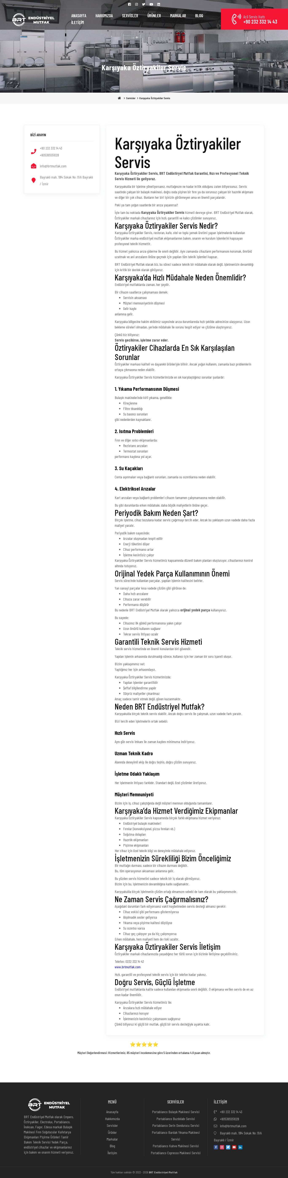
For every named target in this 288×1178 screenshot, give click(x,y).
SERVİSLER (130, 15)
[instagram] (222, 1147)
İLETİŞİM (77, 22)
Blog (112, 1145)
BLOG (199, 15)
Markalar (112, 1139)
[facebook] (216, 1147)
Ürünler (112, 1132)
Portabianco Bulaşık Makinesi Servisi (175, 1111)
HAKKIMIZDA (104, 15)
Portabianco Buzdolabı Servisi (175, 1118)
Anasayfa (112, 1111)
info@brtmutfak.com (232, 1125)
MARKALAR (178, 15)
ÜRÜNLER (154, 15)
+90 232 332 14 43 (230, 1111)
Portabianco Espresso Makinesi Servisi (176, 1152)
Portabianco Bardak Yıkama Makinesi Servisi (176, 1135)
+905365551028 (229, 1119)
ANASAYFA (78, 15)
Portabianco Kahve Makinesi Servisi (176, 1145)
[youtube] (234, 1147)
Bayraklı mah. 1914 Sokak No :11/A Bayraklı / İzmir (238, 1136)
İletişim (112, 1152)
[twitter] (228, 1147)
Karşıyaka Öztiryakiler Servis (154, 98)
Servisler (130, 98)
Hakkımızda (112, 1118)
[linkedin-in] (240, 1147)
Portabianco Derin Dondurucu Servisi (175, 1125)
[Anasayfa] (33, 19)
